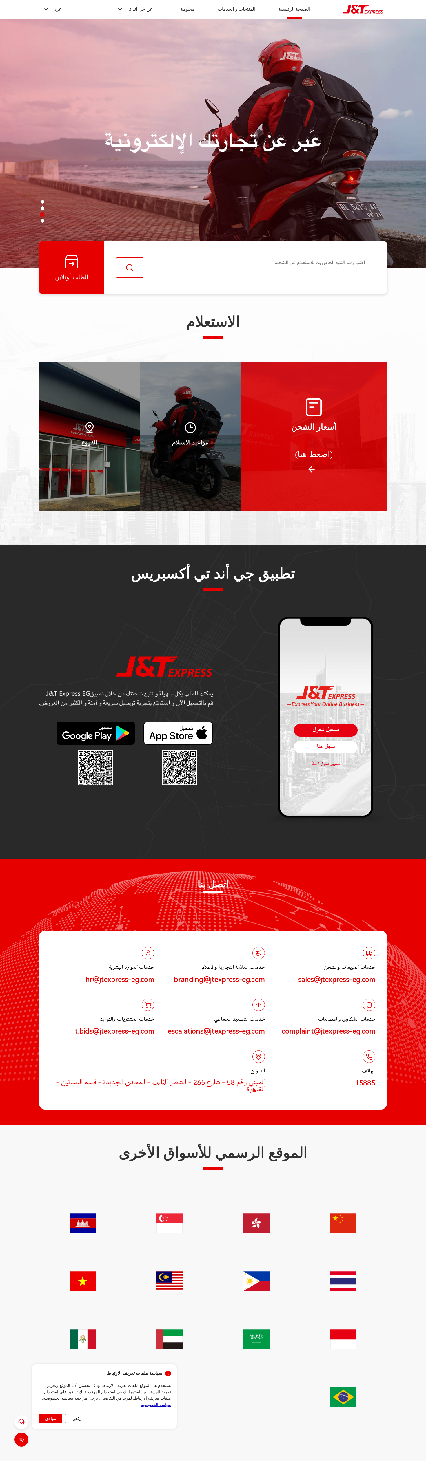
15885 (365, 1083)
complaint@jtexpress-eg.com (328, 1031)
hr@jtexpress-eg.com (119, 979)
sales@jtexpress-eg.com (336, 979)
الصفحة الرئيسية (294, 9)
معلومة (187, 9)
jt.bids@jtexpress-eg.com (113, 1031)
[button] (134, 9)
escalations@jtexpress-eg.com (216, 1031)
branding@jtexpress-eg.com (219, 979)
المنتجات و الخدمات (236, 9)
